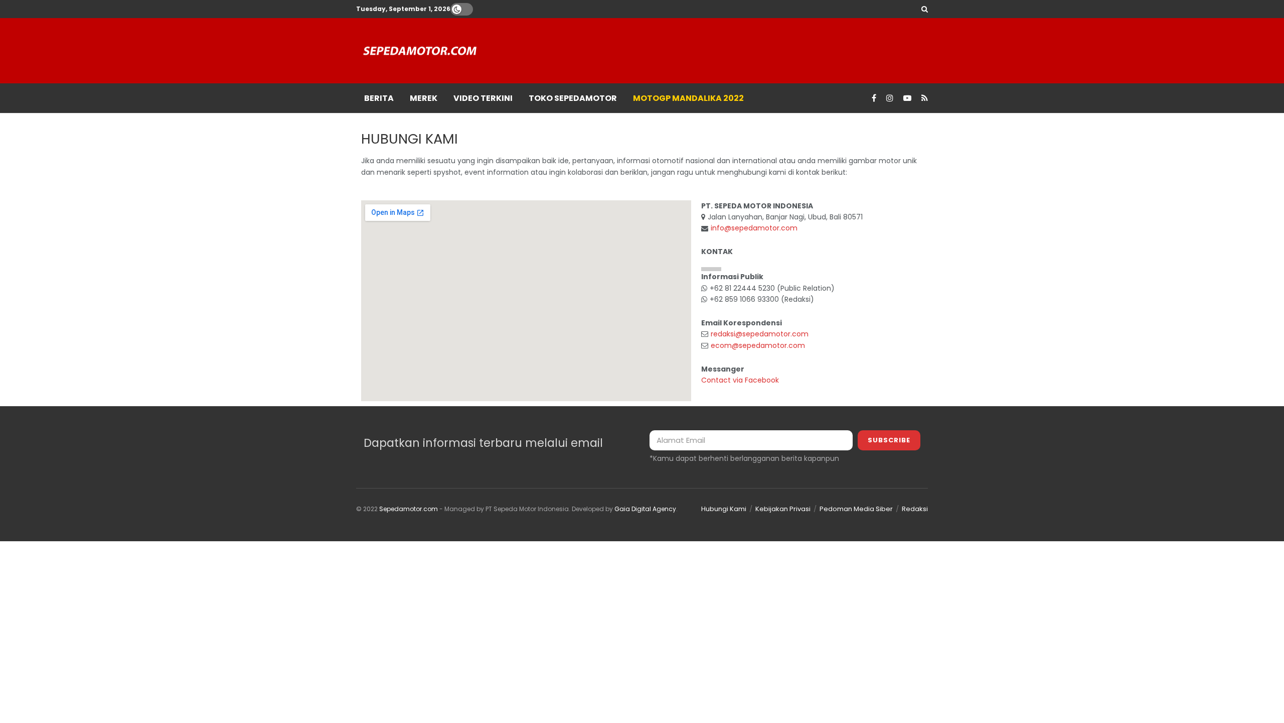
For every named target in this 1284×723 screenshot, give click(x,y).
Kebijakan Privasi (783, 509)
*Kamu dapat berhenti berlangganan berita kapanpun (744, 458)
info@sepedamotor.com (754, 228)
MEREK (423, 98)
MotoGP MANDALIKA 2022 (688, 98)
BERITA (379, 98)
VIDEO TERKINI (483, 98)
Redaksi (915, 509)
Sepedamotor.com (408, 509)
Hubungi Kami (723, 509)
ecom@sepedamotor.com (758, 345)
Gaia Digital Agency (645, 509)
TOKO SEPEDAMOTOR (573, 98)
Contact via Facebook (740, 380)
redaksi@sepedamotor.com (760, 334)
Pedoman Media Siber (856, 509)
